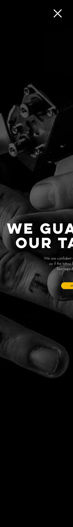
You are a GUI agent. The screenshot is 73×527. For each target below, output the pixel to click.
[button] (58, 13)
